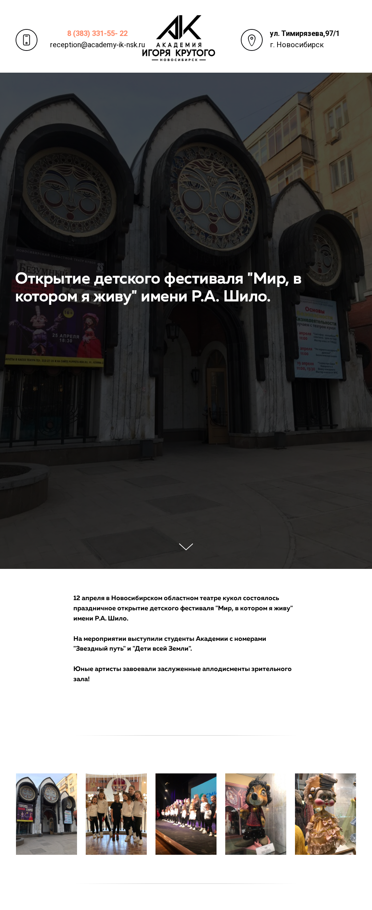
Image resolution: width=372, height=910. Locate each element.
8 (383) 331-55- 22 (97, 33)
